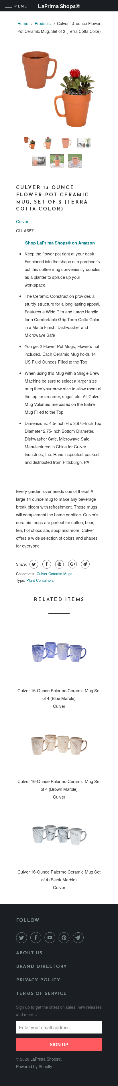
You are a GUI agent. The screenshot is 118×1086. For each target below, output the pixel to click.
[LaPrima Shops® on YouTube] (51, 937)
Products (43, 23)
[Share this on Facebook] (46, 564)
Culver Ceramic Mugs (54, 573)
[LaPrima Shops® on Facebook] (37, 937)
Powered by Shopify (34, 1066)
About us (29, 953)
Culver (22, 221)
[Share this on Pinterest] (59, 564)
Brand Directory (41, 966)
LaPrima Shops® (45, 1059)
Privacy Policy (38, 980)
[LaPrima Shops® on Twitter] (22, 937)
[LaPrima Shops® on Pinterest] (65, 937)
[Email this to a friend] (85, 564)
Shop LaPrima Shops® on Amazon (60, 243)
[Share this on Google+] (72, 564)
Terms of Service (41, 993)
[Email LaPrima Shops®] (79, 937)
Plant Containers (40, 580)
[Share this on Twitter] (33, 564)
